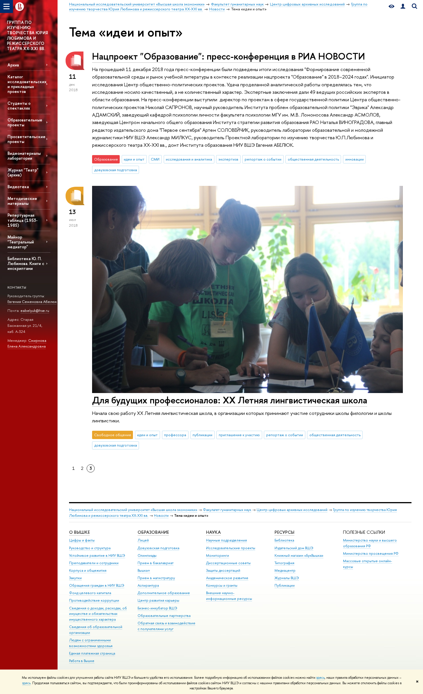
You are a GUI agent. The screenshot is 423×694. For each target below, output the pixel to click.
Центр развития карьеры (158, 600)
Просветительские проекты (26, 139)
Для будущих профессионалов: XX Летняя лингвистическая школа (229, 400)
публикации (202, 434)
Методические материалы (22, 201)
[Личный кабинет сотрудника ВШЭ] (403, 6)
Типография (284, 562)
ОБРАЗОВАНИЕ (153, 532)
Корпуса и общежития (87, 570)
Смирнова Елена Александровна (26, 343)
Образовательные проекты (24, 122)
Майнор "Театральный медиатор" (20, 241)
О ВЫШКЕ (79, 532)
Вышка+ (144, 570)
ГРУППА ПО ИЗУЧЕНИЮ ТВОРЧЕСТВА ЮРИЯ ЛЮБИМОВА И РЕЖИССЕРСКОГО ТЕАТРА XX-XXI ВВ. (27, 35)
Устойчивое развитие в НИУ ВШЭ (97, 555)
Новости (161, 515)
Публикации (285, 585)
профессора (175, 434)
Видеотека (18, 186)
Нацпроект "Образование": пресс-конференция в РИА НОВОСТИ (228, 56)
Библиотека (284, 540)
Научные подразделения (226, 540)
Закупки (75, 577)
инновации (354, 159)
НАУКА (213, 532)
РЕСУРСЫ (284, 532)
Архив (13, 65)
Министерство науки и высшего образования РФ (370, 543)
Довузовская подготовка (158, 548)
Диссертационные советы (228, 562)
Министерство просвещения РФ (371, 553)
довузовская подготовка (115, 169)
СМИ (155, 159)
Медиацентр (285, 570)
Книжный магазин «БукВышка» (299, 555)
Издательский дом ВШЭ (294, 548)
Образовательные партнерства (164, 615)
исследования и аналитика (189, 159)
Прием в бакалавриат (156, 562)
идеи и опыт (134, 159)
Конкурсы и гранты (221, 585)
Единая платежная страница (92, 653)
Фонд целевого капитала (90, 592)
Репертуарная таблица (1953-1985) (22, 220)
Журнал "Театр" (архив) (22, 172)
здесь (320, 677)
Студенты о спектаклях (19, 105)
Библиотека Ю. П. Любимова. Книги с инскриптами (25, 263)
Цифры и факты (82, 540)
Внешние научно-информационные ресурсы (229, 595)
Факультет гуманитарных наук (227, 509)
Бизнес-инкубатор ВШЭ (157, 608)
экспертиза (228, 159)
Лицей (143, 540)
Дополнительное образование (164, 592)
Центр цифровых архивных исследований (292, 509)
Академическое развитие (227, 577)
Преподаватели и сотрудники (94, 562)
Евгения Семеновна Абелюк (32, 301)
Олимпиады (147, 555)
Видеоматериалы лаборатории (24, 155)
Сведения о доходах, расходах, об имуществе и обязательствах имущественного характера (98, 614)
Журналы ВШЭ (287, 577)
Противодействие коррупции (94, 600)
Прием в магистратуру (156, 577)
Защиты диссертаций (223, 570)
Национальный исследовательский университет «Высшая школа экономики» (133, 509)
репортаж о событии (263, 159)
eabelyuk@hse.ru (34, 310)
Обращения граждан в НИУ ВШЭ (96, 585)
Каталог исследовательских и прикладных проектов (26, 84)
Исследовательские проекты (230, 548)
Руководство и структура (89, 548)
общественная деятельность (313, 159)
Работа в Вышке (81, 660)
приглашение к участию (239, 434)
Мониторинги (217, 555)
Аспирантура (148, 585)
